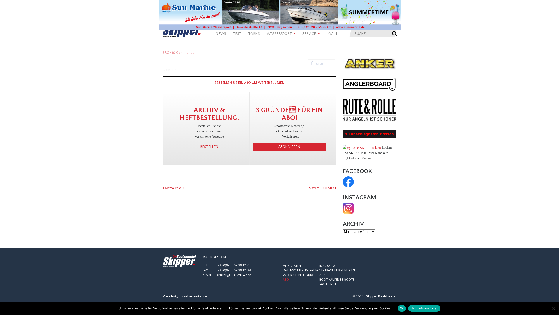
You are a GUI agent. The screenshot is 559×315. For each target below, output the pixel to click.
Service (309, 34)
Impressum (327, 266)
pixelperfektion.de (194, 296)
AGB (322, 275)
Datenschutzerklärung (301, 270)
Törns (254, 34)
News (221, 34)
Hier (378, 147)
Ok (402, 308)
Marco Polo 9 (174, 188)
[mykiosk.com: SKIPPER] (358, 147)
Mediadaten (292, 266)
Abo (286, 280)
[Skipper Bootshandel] (179, 261)
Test (237, 34)
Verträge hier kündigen (337, 270)
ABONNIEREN (289, 147)
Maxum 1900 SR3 (322, 188)
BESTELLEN (209, 147)
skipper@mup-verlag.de (234, 275)
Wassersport (280, 34)
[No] (553, 308)
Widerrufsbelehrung (298, 275)
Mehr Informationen (424, 308)
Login (332, 34)
